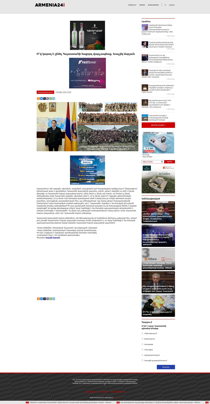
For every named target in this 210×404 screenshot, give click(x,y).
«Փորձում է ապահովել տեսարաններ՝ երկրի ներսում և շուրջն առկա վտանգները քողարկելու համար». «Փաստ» (48, 402)
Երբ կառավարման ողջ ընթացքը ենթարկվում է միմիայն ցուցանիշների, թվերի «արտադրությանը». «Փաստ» (138, 402)
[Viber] (47, 98)
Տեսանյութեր (153, 5)
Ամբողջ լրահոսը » (158, 125)
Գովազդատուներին (118, 391)
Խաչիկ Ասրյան (53, 237)
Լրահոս (146, 21)
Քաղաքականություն (45, 92)
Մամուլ (142, 5)
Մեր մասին (104, 391)
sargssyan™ (117, 397)
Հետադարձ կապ (91, 391)
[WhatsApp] (50, 98)
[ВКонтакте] (41, 98)
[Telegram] (53, 98)
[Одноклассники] (38, 98)
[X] (44, 98)
